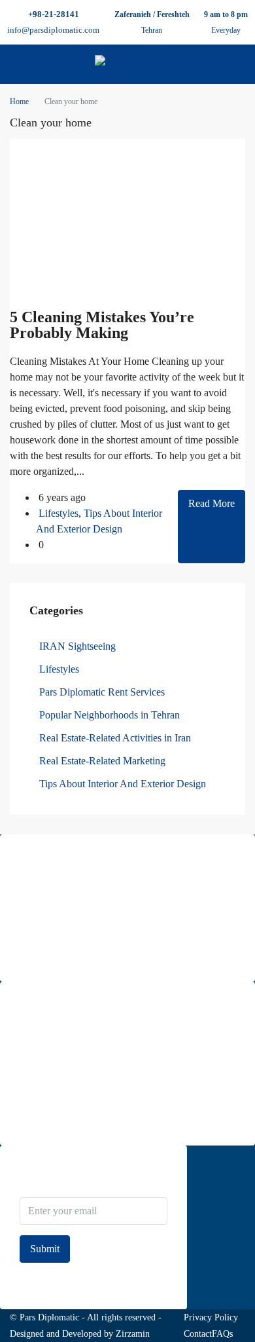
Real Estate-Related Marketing (102, 760)
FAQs (222, 1334)
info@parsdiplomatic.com (53, 30)
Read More (211, 503)
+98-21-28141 (53, 14)
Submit (45, 1248)
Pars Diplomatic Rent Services (102, 692)
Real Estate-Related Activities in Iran (115, 737)
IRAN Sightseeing (77, 646)
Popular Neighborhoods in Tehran (109, 714)
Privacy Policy (211, 1317)
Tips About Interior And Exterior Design (122, 783)
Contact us (39, 1118)
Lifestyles (58, 513)
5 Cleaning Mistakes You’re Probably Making (102, 324)
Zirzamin (133, 1334)
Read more (40, 954)
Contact (198, 1334)
